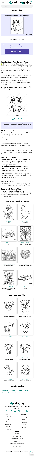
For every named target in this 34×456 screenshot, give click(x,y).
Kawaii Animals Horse (8, 338)
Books (21, 10)
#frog (3, 393)
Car (8, 244)
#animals (13, 390)
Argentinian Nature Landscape (8, 266)
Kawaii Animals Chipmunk (25, 316)
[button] (2, 2)
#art (20, 390)
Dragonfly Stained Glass (25, 244)
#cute (26, 390)
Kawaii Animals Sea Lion (25, 380)
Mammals (17, 41)
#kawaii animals (20, 393)
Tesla (25, 288)
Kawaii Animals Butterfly (9, 316)
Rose (9, 222)
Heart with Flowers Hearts (25, 265)
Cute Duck (25, 222)
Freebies (14, 10)
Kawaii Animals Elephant (25, 359)
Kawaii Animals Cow (9, 359)
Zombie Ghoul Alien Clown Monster (8, 289)
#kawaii (10, 393)
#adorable (5, 390)
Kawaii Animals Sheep (25, 338)
